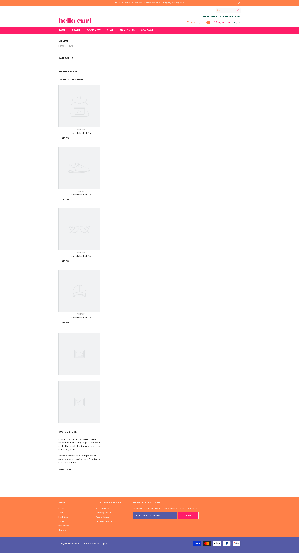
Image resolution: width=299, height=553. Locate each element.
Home (61, 46)
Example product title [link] (81, 133)
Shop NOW (179, 2)
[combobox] (226, 10)
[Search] (228, 10)
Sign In (237, 22)
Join (188, 515)
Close (239, 3)
